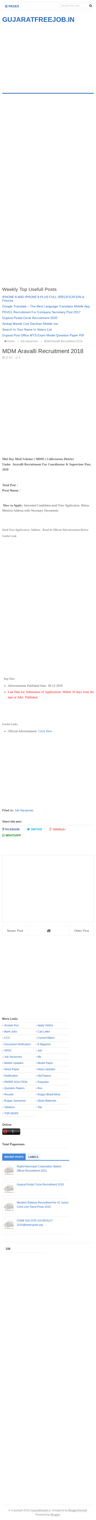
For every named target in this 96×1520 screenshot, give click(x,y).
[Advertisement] (39, 55)
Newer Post (15, 930)
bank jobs (10, 1031)
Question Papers (14, 1088)
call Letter (44, 1031)
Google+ (59, 829)
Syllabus (9, 1107)
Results (8, 1094)
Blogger (55, 1514)
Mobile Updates (13, 1063)
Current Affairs (46, 1037)
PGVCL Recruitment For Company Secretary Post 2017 (41, 312)
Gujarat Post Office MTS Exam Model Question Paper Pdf (43, 335)
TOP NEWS (11, 1113)
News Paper (11, 1069)
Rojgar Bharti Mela (49, 1094)
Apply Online (45, 1025)
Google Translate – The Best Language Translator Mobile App (46, 306)
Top (40, 1107)
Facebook (12, 829)
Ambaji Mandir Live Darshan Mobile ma (30, 323)
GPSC (8, 1050)
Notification (11, 1075)
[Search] (90, 5)
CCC (7, 1037)
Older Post (81, 930)
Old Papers (44, 1075)
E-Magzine (44, 1044)
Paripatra (43, 1082)
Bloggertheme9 (77, 1510)
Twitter (36, 829)
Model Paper (45, 1063)
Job (40, 1050)
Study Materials (47, 1100)
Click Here (45, 731)
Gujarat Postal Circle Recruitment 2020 (29, 318)
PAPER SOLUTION (15, 1082)
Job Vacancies (24, 810)
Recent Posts (13, 1157)
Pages (13, 6)
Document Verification (17, 1044)
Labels (33, 1157)
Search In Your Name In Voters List (27, 329)
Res (40, 1088)
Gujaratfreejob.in (41, 1510)
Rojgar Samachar (15, 1100)
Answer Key (11, 1025)
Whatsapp (13, 835)
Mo (39, 1056)
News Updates (46, 1069)
